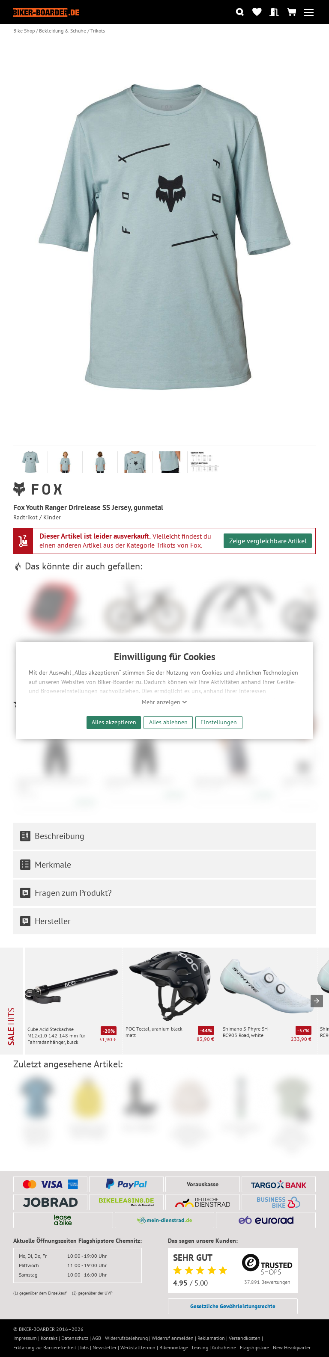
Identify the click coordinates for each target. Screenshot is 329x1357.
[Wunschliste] (257, 12)
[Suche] (240, 12)
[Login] (274, 12)
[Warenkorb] (291, 12)
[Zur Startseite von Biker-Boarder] (46, 12)
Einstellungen (218, 722)
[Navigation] (309, 12)
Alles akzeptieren (114, 722)
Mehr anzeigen (162, 702)
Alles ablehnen (168, 722)
